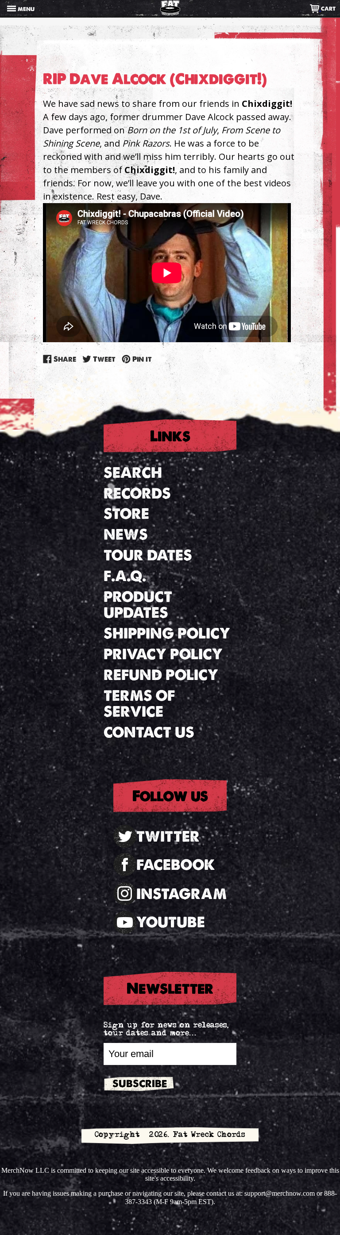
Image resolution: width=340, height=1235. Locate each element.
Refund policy (161, 675)
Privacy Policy (163, 654)
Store (126, 514)
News (126, 534)
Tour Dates (148, 555)
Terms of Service (139, 704)
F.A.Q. (125, 576)
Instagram (181, 894)
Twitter (168, 836)
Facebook (175, 865)
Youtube (170, 922)
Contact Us (149, 732)
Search (133, 473)
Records (137, 493)
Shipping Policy (167, 633)
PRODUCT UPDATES (138, 605)
